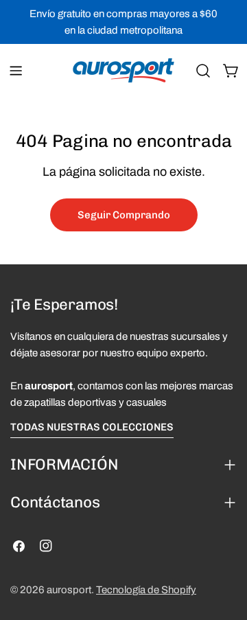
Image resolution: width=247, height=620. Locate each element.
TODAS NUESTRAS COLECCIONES (92, 427)
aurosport (69, 589)
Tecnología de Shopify (146, 589)
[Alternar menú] (16, 70)
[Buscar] (203, 70)
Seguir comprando (124, 215)
